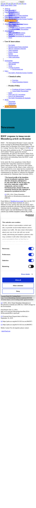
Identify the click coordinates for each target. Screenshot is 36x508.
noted (17, 201)
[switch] (31, 254)
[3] (1, 316)
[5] (1, 324)
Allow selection (18, 285)
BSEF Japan (4, 5)
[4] (1, 321)
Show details (25, 274)
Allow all (18, 280)
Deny (18, 291)
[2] (5, 194)
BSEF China (13, 5)
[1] (30, 148)
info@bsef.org (6, 331)
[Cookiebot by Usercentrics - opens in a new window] (25, 215)
